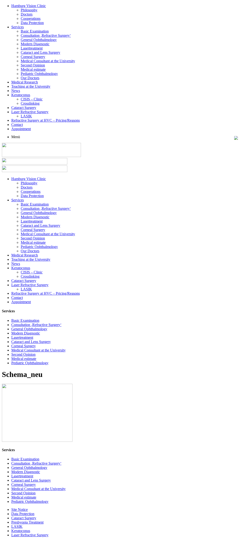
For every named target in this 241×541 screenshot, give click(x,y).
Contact (17, 125)
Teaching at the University (30, 86)
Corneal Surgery (33, 57)
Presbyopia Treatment (27, 522)
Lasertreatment (32, 48)
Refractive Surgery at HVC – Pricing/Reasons (45, 120)
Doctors (26, 14)
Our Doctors (30, 78)
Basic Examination (35, 31)
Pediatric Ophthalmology (39, 74)
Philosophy (29, 10)
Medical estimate (33, 69)
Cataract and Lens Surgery (40, 52)
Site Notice (19, 510)
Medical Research (24, 82)
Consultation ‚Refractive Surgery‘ (46, 35)
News (15, 91)
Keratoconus (20, 95)
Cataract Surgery (23, 108)
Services (17, 27)
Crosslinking (30, 103)
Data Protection (32, 23)
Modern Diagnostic (35, 44)
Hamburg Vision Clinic (28, 6)
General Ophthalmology (39, 40)
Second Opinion (33, 65)
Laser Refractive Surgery (29, 112)
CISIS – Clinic (32, 99)
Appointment (21, 129)
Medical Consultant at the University (48, 61)
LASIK (26, 116)
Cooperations (30, 19)
